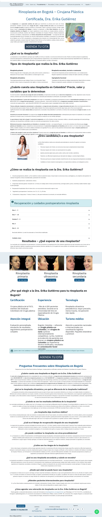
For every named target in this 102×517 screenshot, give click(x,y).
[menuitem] (27, 4)
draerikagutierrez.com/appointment (55, 492)
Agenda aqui (20, 506)
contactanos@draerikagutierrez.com (58, 509)
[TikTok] (73, 509)
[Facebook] (82, 509)
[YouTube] (78, 509)
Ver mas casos (23, 280)
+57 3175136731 (37, 510)
